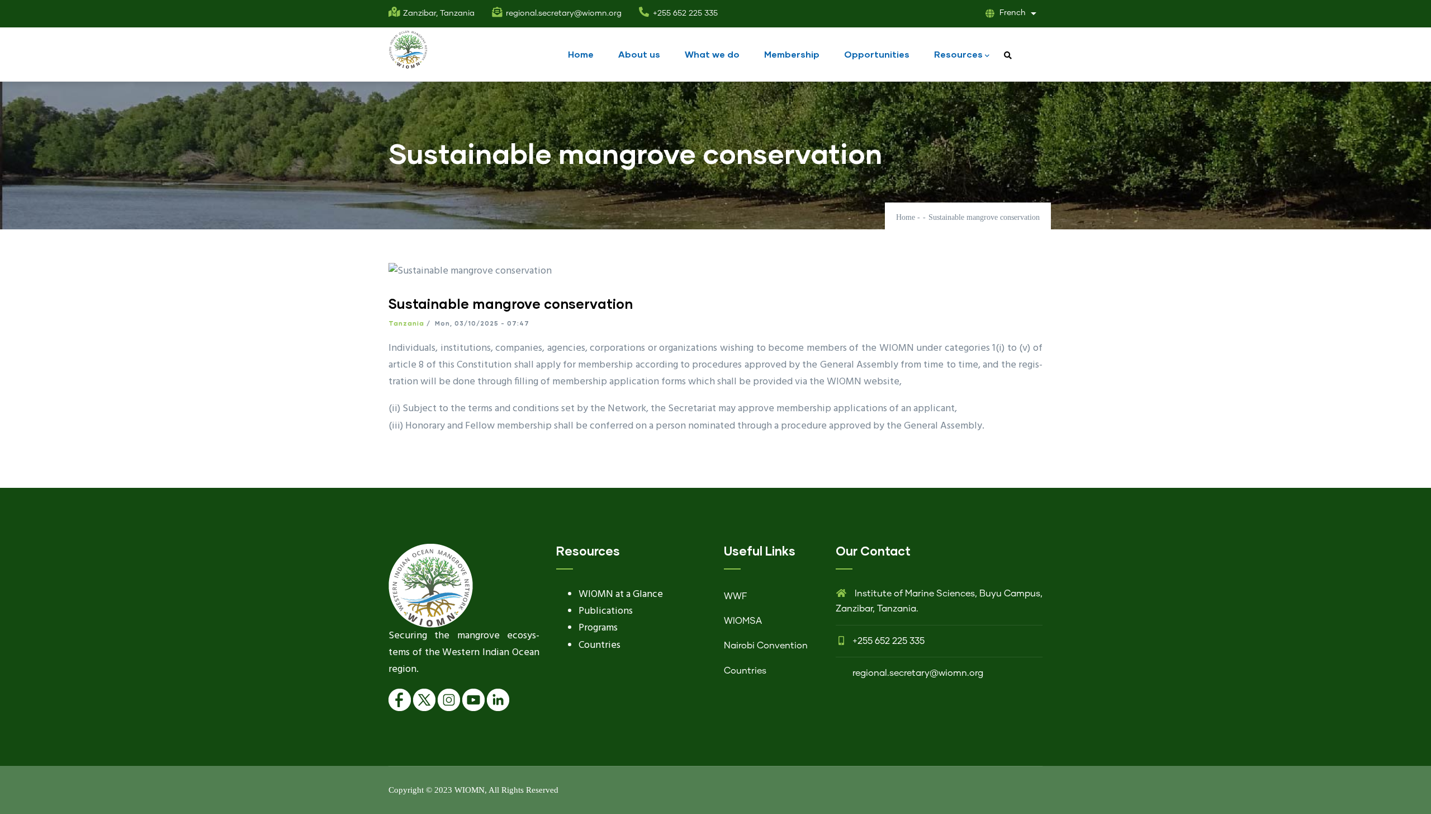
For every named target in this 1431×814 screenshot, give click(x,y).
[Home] (408, 49)
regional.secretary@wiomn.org (917, 673)
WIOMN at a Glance (621, 594)
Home (581, 54)
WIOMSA (743, 621)
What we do (712, 54)
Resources (958, 54)
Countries (599, 645)
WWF (735, 596)
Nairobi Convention (766, 645)
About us (639, 54)
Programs (598, 628)
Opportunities (876, 54)
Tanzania (406, 323)
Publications (606, 611)
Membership (791, 54)
